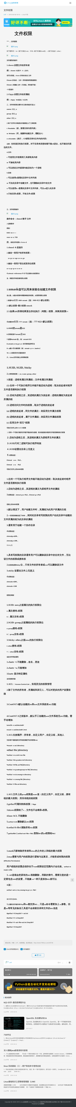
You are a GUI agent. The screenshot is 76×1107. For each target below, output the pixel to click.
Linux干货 (25, 14)
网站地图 (48, 1102)
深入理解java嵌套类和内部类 (16, 1050)
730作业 (7, 1035)
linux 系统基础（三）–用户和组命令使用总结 (22, 1066)
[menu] (70, 3)
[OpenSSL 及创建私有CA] (14, 1023)
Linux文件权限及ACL (12, 949)
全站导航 (54, 1102)
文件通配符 (26, 949)
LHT (5, 14)
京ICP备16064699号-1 (64, 1102)
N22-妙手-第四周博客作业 (15, 1002)
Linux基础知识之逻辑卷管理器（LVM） (20, 1082)
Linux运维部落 (24, 1102)
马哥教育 (41, 1104)
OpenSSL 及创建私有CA (36, 1018)
